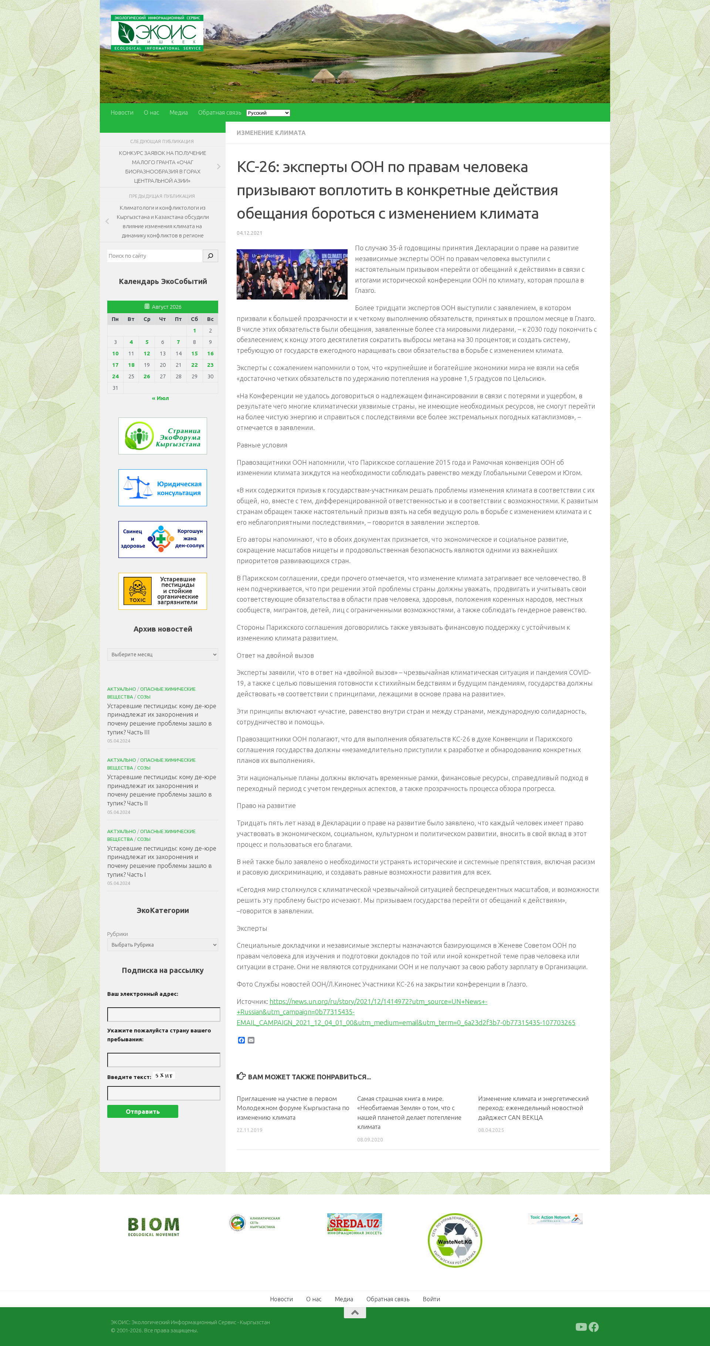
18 (131, 365)
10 (115, 353)
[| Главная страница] (157, 33)
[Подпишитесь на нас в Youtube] (580, 1326)
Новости (122, 112)
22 (194, 365)
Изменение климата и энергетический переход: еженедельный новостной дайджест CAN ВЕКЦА (533, 1108)
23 (210, 365)
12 (146, 353)
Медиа (178, 112)
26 (146, 376)
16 (210, 353)
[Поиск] (210, 256)
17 (115, 365)
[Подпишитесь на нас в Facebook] (594, 1326)
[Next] (266, 1228)
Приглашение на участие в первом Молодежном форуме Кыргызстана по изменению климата (293, 1108)
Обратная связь (219, 112)
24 (115, 376)
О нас (151, 112)
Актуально (121, 688)
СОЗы (144, 696)
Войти (431, 1298)
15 (194, 353)
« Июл (160, 398)
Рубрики (117, 934)
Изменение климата (271, 132)
